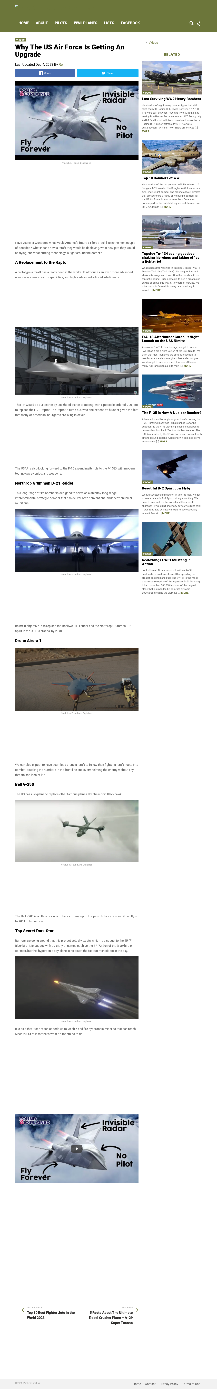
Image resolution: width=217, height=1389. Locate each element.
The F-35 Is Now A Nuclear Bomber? (172, 413)
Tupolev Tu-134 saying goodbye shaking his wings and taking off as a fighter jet (170, 257)
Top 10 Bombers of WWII (162, 178)
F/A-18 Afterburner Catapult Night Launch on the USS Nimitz (170, 339)
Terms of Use (191, 1384)
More (145, 131)
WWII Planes (85, 23)
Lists (109, 23)
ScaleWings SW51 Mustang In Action (166, 562)
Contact (150, 1384)
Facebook (130, 23)
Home (23, 23)
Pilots (61, 23)
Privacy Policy (169, 1384)
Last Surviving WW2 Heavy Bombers (171, 99)
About (42, 23)
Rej (61, 64)
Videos (20, 40)
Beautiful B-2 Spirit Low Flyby (166, 488)
